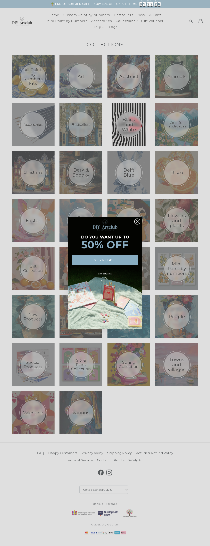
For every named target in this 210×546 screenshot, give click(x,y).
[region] (105, 4)
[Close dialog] (137, 221)
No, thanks (105, 273)
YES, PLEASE (105, 260)
